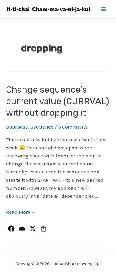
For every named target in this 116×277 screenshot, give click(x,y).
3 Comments (72, 127)
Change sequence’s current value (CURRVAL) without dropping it (57, 101)
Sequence (42, 127)
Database (17, 127)
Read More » (20, 212)
